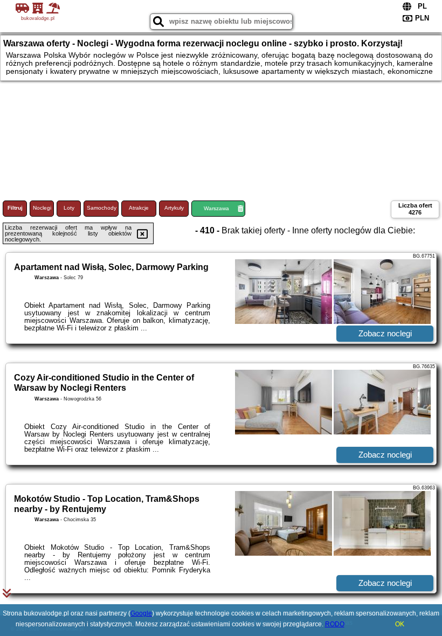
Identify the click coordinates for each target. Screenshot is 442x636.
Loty (69, 208)
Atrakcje (139, 208)
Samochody (101, 208)
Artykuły (174, 208)
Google (141, 613)
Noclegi (42, 208)
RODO (334, 624)
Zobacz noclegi (385, 333)
